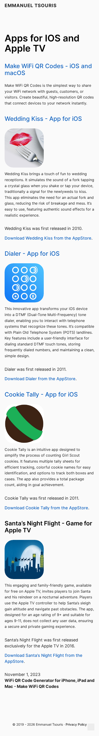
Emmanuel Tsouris (31, 5)
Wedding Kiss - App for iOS (43, 118)
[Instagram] (48, 716)
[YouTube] (60, 716)
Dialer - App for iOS (32, 253)
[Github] (23, 716)
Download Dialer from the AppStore (40, 378)
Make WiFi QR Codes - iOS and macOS (48, 69)
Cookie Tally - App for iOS (41, 394)
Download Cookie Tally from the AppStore (46, 507)
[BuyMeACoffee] (75, 716)
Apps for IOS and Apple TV (42, 43)
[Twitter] (35, 716)
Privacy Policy (76, 724)
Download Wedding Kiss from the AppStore (48, 238)
